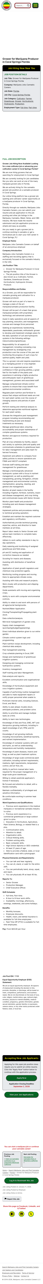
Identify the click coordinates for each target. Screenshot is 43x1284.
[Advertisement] (21, 32)
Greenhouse (9, 101)
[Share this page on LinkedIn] (21, 1214)
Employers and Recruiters (11, 1273)
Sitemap (17, 1276)
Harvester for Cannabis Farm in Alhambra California (31, 1159)
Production (19, 104)
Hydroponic (9, 104)
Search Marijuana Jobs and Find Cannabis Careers (20, 1267)
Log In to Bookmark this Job (21, 1180)
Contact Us (25, 1276)
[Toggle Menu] (35, 5)
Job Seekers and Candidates (12, 1270)
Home (5, 1170)
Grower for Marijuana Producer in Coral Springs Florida (21, 60)
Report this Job (13, 1199)
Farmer (29, 98)
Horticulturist (27, 101)
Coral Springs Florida (21, 95)
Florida (16, 91)
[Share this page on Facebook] (12, 1214)
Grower (18, 101)
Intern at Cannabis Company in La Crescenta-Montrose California (11, 1161)
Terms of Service (28, 1273)
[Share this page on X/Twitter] (31, 1214)
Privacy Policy (7, 1276)
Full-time (24, 107)
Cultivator (21, 98)
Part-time (33, 107)
